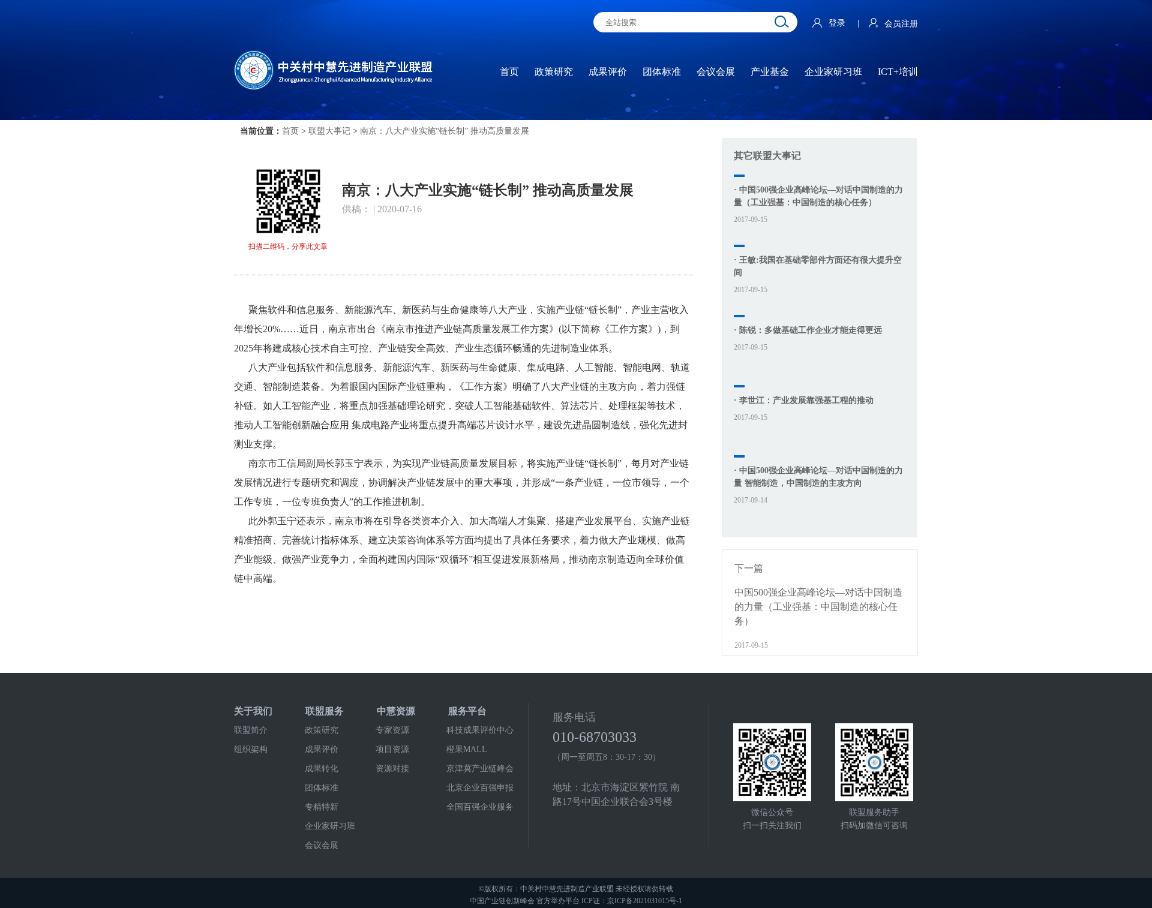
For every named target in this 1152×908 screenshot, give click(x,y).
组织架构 (251, 749)
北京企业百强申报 (480, 787)
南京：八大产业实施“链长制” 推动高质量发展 (444, 131)
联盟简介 (251, 730)
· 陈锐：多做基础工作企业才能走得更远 (808, 330)
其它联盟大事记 (767, 156)
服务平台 (467, 711)
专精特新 (321, 806)
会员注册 (901, 23)
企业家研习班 (330, 826)
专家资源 (392, 730)
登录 (838, 23)
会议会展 (321, 845)
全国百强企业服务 (480, 806)
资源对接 (392, 768)
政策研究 (321, 730)
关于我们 (253, 711)
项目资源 (392, 749)
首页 (290, 131)
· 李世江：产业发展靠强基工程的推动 (804, 400)
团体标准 (321, 787)
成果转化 (321, 768)
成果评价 (321, 749)
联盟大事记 (329, 131)
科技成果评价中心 (480, 730)
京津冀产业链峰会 (480, 768)
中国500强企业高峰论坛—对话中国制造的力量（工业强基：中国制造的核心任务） (818, 606)
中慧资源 (396, 711)
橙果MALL (466, 749)
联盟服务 (324, 711)
